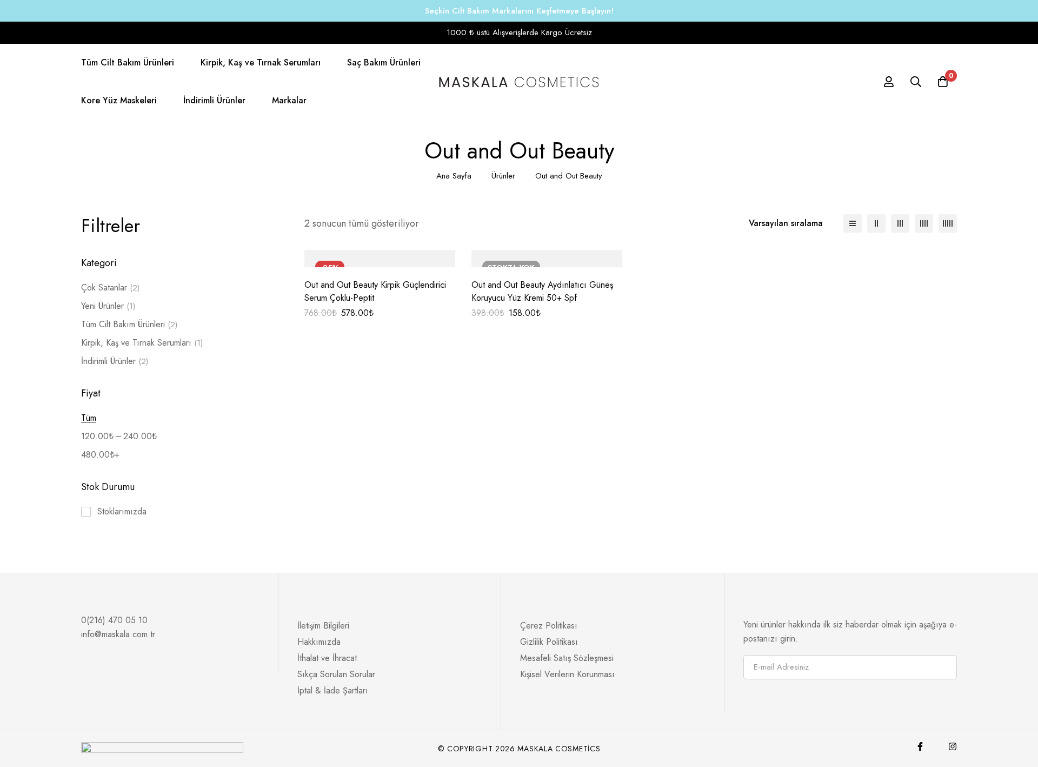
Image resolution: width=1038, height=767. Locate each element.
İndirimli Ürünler (114, 361)
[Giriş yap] (888, 82)
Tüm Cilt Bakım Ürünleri (129, 324)
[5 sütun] (948, 223)
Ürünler (503, 176)
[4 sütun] (924, 223)
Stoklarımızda (122, 511)
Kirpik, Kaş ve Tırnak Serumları (142, 342)
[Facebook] (920, 746)
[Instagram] (952, 746)
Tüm (88, 418)
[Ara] (915, 82)
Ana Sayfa (453, 176)
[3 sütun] (900, 223)
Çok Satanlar (110, 287)
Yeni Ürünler (108, 306)
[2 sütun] (876, 223)
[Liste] (852, 223)
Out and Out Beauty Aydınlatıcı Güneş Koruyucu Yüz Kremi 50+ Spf (542, 291)
